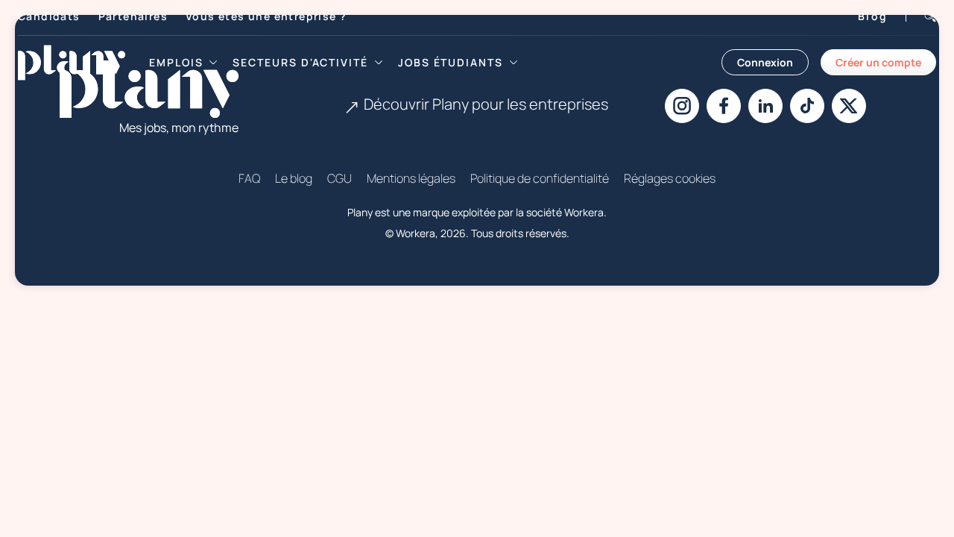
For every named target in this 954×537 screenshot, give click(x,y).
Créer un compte (878, 62)
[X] (849, 106)
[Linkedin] (765, 106)
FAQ (249, 178)
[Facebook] (724, 106)
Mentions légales (411, 178)
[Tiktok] (807, 106)
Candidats (49, 16)
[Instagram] (682, 106)
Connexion (765, 62)
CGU (339, 178)
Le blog (293, 178)
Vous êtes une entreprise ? (266, 16)
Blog (873, 16)
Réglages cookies (670, 178)
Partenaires (133, 16)
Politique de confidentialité (539, 178)
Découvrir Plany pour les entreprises (486, 104)
